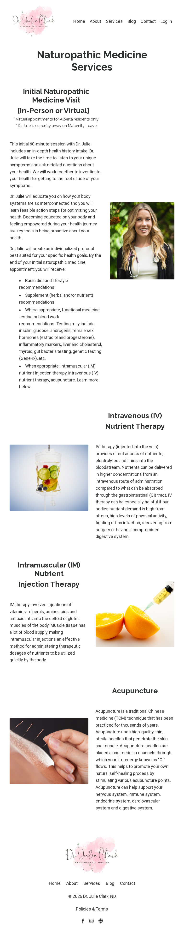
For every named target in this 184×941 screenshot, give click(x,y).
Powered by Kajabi (92, 928)
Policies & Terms (92, 908)
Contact (148, 21)
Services (114, 21)
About (95, 21)
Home (79, 21)
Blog (131, 21)
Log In (166, 21)
